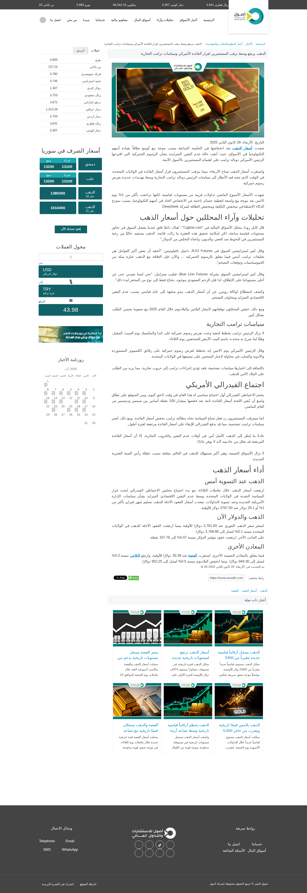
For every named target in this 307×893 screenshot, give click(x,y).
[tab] (95, 50)
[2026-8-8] (48, 391)
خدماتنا (100, 20)
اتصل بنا (55, 20)
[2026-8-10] (86, 399)
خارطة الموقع (88, 884)
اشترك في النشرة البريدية (58, 884)
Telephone (47, 841)
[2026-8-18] (78, 408)
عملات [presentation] (95, 50)
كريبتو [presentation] (81, 50)
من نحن (72, 20)
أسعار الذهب (249, 590)
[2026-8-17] (86, 408)
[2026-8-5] (71, 391)
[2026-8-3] (86, 391)
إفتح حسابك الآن (71, 229)
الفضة (234, 590)
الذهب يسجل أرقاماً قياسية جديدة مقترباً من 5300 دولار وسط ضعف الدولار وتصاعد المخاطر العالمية (239, 660)
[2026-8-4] (78, 391)
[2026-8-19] (71, 408)
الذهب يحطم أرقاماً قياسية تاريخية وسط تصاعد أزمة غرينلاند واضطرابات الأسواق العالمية (188, 733)
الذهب (263, 590)
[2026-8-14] (55, 399)
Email (70, 841)
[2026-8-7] (55, 391)
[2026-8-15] (48, 399)
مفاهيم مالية (119, 20)
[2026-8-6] (63, 391)
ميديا (86, 20)
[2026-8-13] (63, 399)
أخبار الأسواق (188, 20)
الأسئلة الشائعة (234, 851)
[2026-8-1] (48, 383)
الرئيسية (208, 20)
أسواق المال (142, 20)
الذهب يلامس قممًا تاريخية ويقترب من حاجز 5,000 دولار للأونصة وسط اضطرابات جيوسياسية (239, 733)
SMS (47, 850)
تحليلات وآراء (165, 20)
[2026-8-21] (55, 408)
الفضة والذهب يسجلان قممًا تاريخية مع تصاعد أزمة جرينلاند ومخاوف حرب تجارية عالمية (140, 733)
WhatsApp (70, 850)
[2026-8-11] (78, 399)
